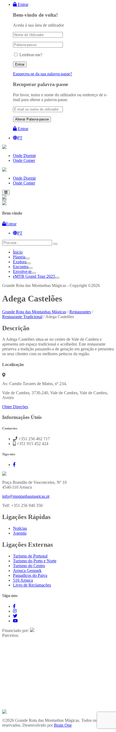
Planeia (19, 257)
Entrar (22, 4)
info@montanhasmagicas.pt (25, 496)
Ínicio (18, 252)
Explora (19, 262)
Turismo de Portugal (30, 556)
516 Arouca (23, 580)
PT (19, 138)
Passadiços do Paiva (30, 575)
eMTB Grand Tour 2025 (34, 276)
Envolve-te (22, 271)
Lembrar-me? (30, 54)
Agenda (19, 533)
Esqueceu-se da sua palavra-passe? (42, 74)
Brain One (63, 725)
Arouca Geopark (27, 570)
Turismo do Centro (29, 565)
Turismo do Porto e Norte (34, 561)
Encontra (20, 266)
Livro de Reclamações (32, 585)
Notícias (20, 528)
